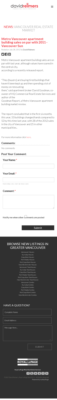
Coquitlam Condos (27, 287)
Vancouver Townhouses (28, 267)
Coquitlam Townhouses (28, 272)
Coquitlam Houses (27, 257)
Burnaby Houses (28, 255)
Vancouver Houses (27, 252)
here (28, 137)
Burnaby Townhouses (27, 270)
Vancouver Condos (27, 282)
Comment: (9, 190)
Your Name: (9, 159)
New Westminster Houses (28, 265)
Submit (38, 227)
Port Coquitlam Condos (28, 292)
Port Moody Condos (27, 290)
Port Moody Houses (27, 259)
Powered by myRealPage (40, 379)
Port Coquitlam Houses (28, 262)
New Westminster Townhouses (27, 280)
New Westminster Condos (28, 295)
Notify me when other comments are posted (23, 217)
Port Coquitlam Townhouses (27, 277)
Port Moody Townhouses (27, 275)
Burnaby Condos (28, 285)
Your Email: (9, 173)
